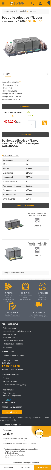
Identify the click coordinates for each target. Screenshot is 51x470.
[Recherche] (32, 3)
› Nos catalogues (9, 393)
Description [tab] (25, 134)
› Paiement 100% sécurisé (12, 344)
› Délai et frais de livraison (12, 340)
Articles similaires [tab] (25, 205)
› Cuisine (5, 378)
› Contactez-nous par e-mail (13, 355)
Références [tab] (25, 106)
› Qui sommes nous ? (10, 328)
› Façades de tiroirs (9, 381)
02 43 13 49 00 (11, 366)
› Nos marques (8, 390)
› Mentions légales (9, 334)
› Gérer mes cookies (10, 337)
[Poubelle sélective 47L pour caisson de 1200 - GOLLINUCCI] (25, 46)
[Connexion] (40, 3)
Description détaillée (10, 82)
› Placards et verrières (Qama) (14, 384)
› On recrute (7, 347)
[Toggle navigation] (3, 3)
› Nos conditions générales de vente (16, 331)
